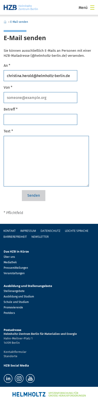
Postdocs (9, 313)
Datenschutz (50, 231)
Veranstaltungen (14, 273)
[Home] (21, 7)
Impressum (28, 231)
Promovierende (13, 307)
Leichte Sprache (76, 231)
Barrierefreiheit (15, 237)
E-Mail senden (19, 21)
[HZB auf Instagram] (19, 378)
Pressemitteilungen (16, 267)
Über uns (9, 256)
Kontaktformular (15, 352)
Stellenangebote (14, 291)
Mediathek (10, 262)
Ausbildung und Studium (19, 296)
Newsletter (40, 237)
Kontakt (9, 231)
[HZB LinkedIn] (8, 378)
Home (5, 22)
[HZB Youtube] (30, 378)
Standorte (10, 356)
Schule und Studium (16, 302)
